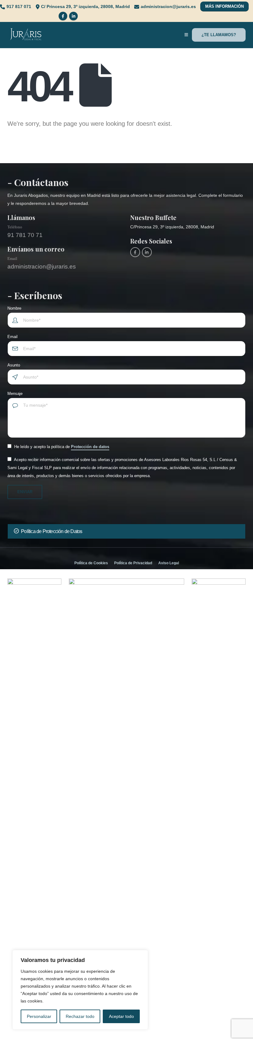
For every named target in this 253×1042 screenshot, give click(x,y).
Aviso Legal (168, 563)
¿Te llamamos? (218, 34)
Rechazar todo (80, 1016)
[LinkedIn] (73, 16)
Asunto (13, 365)
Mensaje (15, 394)
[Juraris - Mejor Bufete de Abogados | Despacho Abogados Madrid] (25, 35)
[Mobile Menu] (186, 35)
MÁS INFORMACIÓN (224, 6)
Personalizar (39, 1016)
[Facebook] (63, 16)
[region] (80, 990)
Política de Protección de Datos (51, 531)
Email (12, 337)
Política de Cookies (91, 563)
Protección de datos (90, 446)
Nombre (14, 308)
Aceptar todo (121, 1016)
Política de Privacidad (133, 563)
